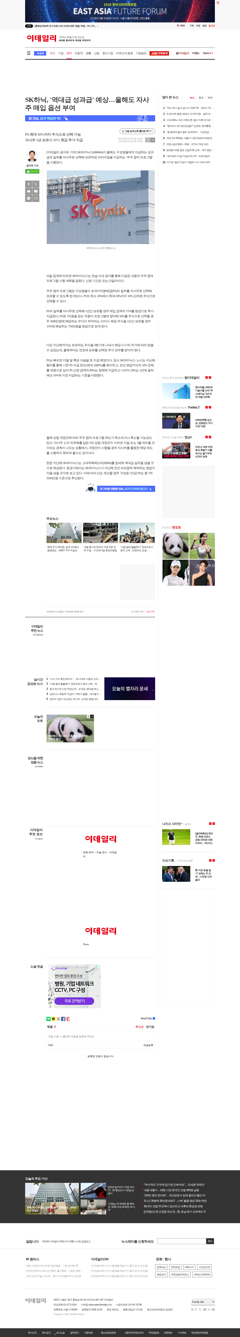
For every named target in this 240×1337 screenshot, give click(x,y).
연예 (210, 97)
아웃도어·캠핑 (124, 53)
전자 (69, 53)
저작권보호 (153, 1332)
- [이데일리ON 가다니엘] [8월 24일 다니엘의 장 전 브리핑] (119, 1270)
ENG (182, 25)
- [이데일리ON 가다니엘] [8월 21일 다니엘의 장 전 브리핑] (119, 1276)
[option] (91, 26)
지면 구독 (150, 611)
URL (35, 198)
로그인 (212, 25)
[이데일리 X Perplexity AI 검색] (90, 118)
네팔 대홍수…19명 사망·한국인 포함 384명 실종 (170, 1190)
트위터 (35, 184)
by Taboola (38, 635)
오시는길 (60, 1332)
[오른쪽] (92, 716)
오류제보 (168, 1332)
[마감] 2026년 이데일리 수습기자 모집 (61, 1241)
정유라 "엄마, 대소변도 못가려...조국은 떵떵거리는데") (75, 699)
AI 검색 (40, 53)
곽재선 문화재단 (202, 1274)
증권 (201, 97)
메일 (28, 191)
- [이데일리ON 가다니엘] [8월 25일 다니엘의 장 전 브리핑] (119, 1265)
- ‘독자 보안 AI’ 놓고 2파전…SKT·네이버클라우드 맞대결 (53, 1276)
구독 (192, 25)
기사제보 (182, 1332)
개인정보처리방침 (199, 1332)
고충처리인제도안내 (133, 1332)
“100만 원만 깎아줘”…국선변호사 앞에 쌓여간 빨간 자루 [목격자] (179, 1195)
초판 (204, 25)
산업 (96, 53)
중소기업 (107, 53)
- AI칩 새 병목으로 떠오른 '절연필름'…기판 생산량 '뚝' (51, 1265)
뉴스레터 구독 (137, 611)
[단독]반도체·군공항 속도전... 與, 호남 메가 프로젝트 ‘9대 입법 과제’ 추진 (183, 1211)
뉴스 (192, 97)
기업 (60, 53)
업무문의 (74, 1332)
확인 (210, 1241)
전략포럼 (175, 1267)
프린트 (35, 191)
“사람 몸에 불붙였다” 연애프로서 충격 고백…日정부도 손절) (78, 683)
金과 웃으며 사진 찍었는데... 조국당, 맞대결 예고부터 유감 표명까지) (82, 689)
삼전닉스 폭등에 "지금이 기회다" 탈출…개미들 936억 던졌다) (78, 694)
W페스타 (189, 1267)
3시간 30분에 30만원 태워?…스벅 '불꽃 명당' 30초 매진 (174, 1200)
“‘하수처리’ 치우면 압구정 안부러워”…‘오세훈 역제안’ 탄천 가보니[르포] (183, 1184)
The (208, 53)
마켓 (196, 53)
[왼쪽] (88, 716)
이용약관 (88, 1332)
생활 (88, 53)
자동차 (79, 53)
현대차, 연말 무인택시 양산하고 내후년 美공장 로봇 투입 (175, 1206)
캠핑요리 (161, 1274)
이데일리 (58, 38)
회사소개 (32, 1332)
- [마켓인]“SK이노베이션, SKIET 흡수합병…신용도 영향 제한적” (55, 1270)
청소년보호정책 (108, 1332)
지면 (198, 25)
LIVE (29, 26)
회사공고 (46, 1332)
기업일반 (141, 53)
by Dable (39, 766)
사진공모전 (204, 1267)
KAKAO (28, 198)
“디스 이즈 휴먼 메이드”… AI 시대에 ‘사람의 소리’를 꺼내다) (77, 679)
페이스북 (28, 184)
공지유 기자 (32, 165)
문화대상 (161, 1267)
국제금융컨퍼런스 (180, 1274)
